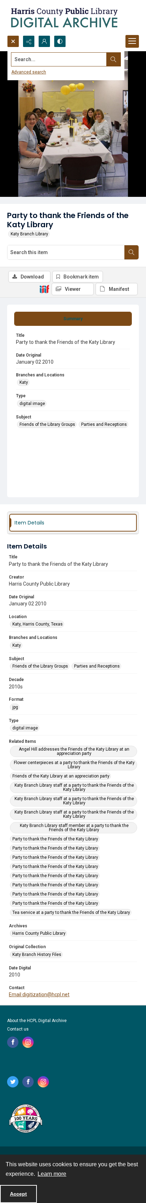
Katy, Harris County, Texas (37, 624)
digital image (32, 403)
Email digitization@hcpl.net (39, 994)
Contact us (18, 1029)
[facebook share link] (12, 1042)
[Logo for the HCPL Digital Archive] (63, 18)
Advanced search (28, 72)
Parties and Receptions (104, 424)
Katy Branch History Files (36, 954)
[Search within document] (131, 252)
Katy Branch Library (29, 233)
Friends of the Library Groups (47, 424)
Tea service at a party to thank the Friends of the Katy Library (71, 912)
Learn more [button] (52, 1174)
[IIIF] (44, 289)
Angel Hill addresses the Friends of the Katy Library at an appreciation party (74, 751)
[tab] (73, 318)
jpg (15, 707)
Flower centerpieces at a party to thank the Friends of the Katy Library (74, 764)
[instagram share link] (28, 1042)
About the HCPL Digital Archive (37, 1020)
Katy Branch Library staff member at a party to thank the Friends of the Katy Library (74, 827)
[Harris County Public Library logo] (25, 1119)
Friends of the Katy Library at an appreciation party (61, 776)
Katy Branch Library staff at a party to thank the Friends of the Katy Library (74, 787)
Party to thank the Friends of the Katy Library (55, 839)
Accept (18, 1194)
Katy (23, 382)
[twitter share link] (12, 1081)
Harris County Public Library (39, 933)
